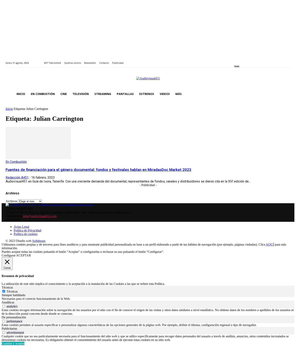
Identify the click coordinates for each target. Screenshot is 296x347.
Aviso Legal (21, 226)
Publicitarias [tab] (9, 328)
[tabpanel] (148, 299)
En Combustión (16, 162)
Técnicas (12, 291)
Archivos (11, 201)
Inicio (9, 108)
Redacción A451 (17, 177)
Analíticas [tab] (8, 302)
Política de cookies (25, 234)
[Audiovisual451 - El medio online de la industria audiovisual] (148, 80)
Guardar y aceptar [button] (13, 343)
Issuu (236, 66)
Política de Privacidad (27, 230)
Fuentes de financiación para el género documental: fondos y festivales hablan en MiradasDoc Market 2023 (98, 170)
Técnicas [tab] (7, 287)
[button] (285, 94)
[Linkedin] (245, 60)
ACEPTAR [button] (23, 255)
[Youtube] (254, 60)
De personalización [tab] (14, 317)
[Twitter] (249, 60)
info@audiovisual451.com (40, 216)
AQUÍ (270, 244)
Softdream (38, 241)
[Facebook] (235, 60)
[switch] (3, 306)
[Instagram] (240, 60)
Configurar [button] (9, 255)
